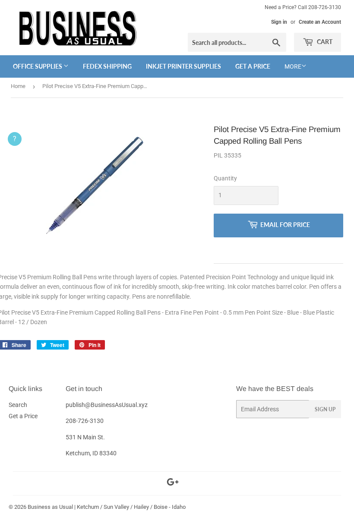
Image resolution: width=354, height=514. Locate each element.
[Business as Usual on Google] (173, 483)
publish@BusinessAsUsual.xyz (107, 404)
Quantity (225, 178)
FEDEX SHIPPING (107, 66)
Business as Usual (50, 507)
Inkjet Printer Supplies (183, 66)
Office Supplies (38, 66)
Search (18, 404)
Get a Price (252, 66)
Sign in (279, 22)
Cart (324, 41)
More (292, 66)
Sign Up (325, 409)
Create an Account (320, 22)
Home (18, 86)
